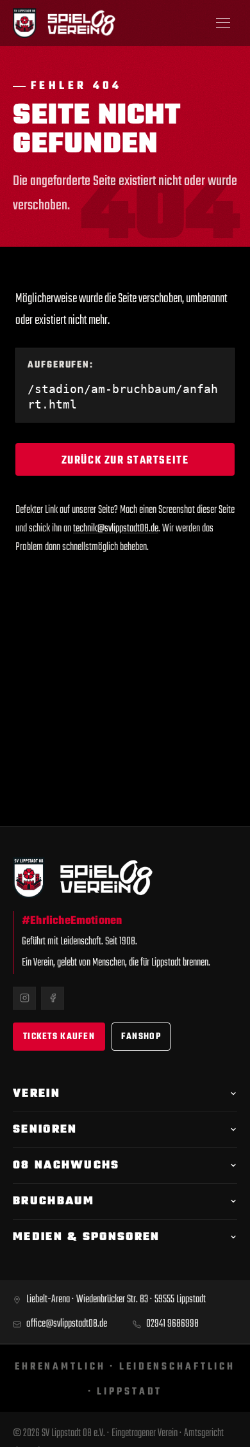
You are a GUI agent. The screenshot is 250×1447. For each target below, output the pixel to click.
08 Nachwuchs (66, 1165)
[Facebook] (52, 998)
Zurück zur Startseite (125, 460)
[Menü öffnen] (223, 23)
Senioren (45, 1129)
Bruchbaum (54, 1201)
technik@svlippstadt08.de (115, 528)
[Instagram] (24, 998)
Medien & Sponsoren (86, 1237)
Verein (36, 1094)
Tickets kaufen (59, 1037)
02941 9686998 (172, 1324)
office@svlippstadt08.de (66, 1324)
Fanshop (141, 1037)
